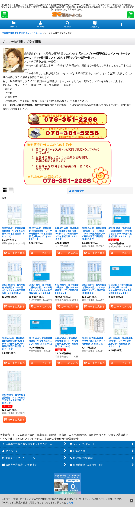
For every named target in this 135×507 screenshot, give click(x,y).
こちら (69, 502)
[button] (4, 14)
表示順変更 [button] (78, 190)
